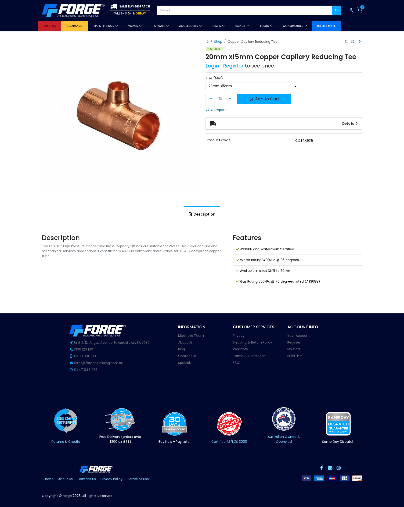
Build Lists (295, 356)
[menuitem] (49, 26)
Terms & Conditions (249, 356)
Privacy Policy (112, 479)
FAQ (236, 362)
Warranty (240, 349)
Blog (181, 349)
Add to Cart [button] (266, 99)
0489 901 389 (85, 356)
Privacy (239, 335)
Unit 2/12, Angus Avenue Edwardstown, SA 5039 (112, 342)
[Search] (336, 10)
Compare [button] (219, 109)
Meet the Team (191, 335)
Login (212, 65)
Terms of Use (138, 479)
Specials (184, 362)
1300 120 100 (83, 349)
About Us (185, 342)
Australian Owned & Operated (284, 439)
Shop (218, 41)
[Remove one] (211, 99)
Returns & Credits (65, 441)
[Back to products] (353, 41)
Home (49, 479)
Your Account (298, 335)
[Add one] (230, 99)
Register (233, 65)
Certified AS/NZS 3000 (229, 441)
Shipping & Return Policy (252, 342)
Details (348, 123)
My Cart (293, 349)
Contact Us (187, 356)
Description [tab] (204, 214)
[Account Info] (350, 10)
